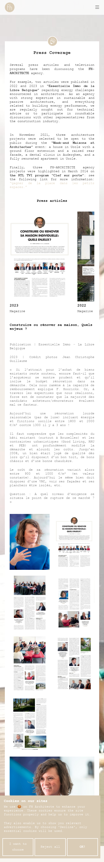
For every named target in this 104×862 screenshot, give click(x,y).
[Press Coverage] (52, 41)
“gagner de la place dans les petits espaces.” (52, 185)
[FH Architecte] (10, 7)
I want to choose (18, 847)
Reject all (50, 847)
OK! (82, 847)
